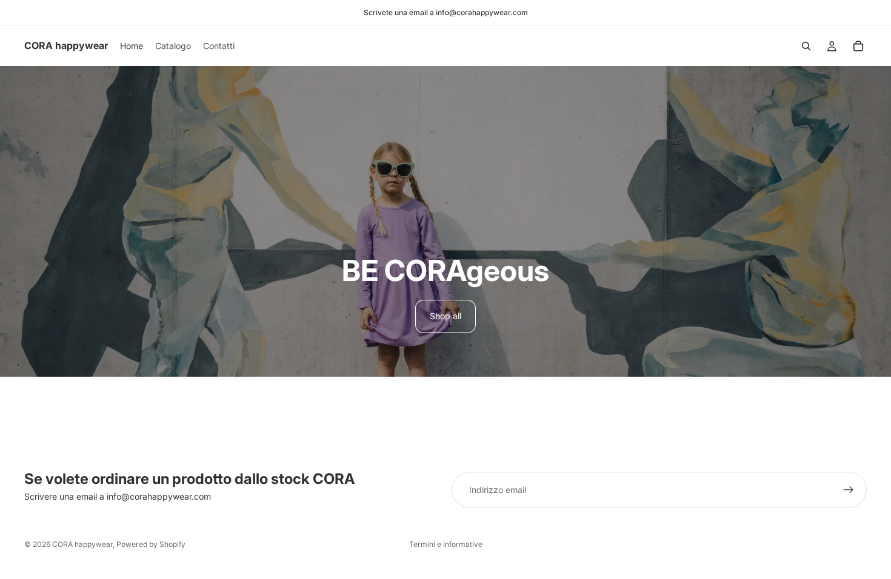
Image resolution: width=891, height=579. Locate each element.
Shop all (445, 316)
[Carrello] (858, 46)
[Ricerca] (806, 46)
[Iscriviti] (848, 490)
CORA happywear (82, 544)
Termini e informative (445, 544)
